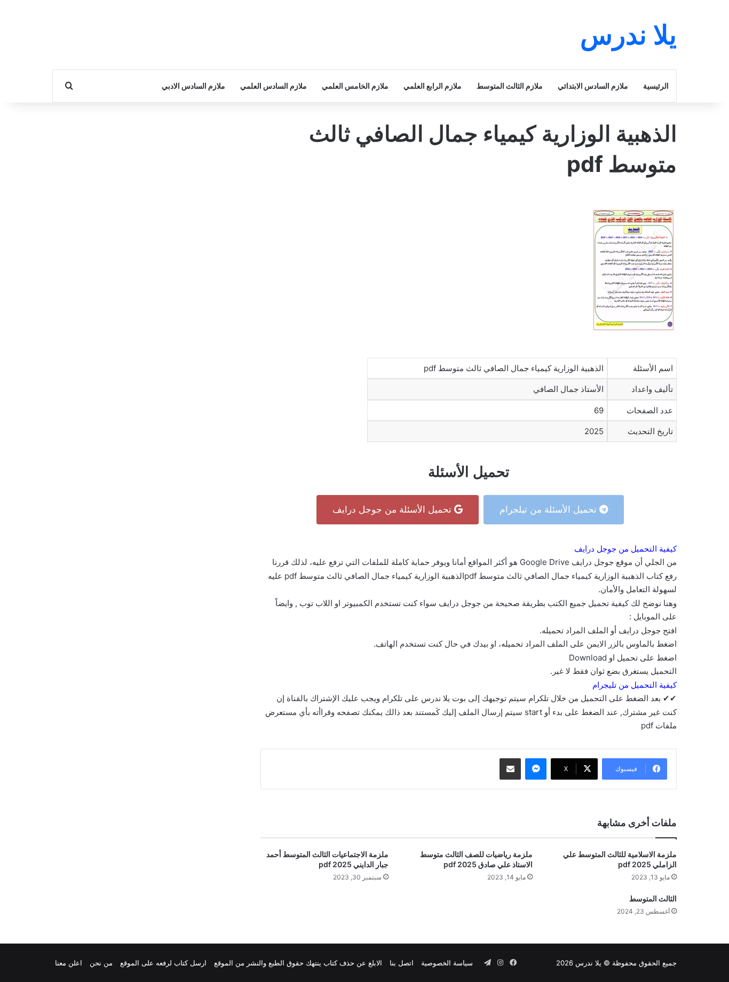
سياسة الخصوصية (447, 963)
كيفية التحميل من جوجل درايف (625, 549)
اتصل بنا (402, 963)
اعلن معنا (68, 963)
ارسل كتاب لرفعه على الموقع (163, 963)
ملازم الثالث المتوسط (510, 85)
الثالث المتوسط (653, 898)
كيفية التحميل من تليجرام (634, 685)
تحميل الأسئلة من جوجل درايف (393, 509)
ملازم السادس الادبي (193, 85)
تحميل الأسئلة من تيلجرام (549, 509)
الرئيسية (656, 85)
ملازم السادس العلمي (273, 85)
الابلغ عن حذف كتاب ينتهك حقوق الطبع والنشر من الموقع (298, 963)
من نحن (101, 963)
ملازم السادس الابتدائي (593, 85)
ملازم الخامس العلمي (355, 85)
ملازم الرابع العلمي (432, 85)
